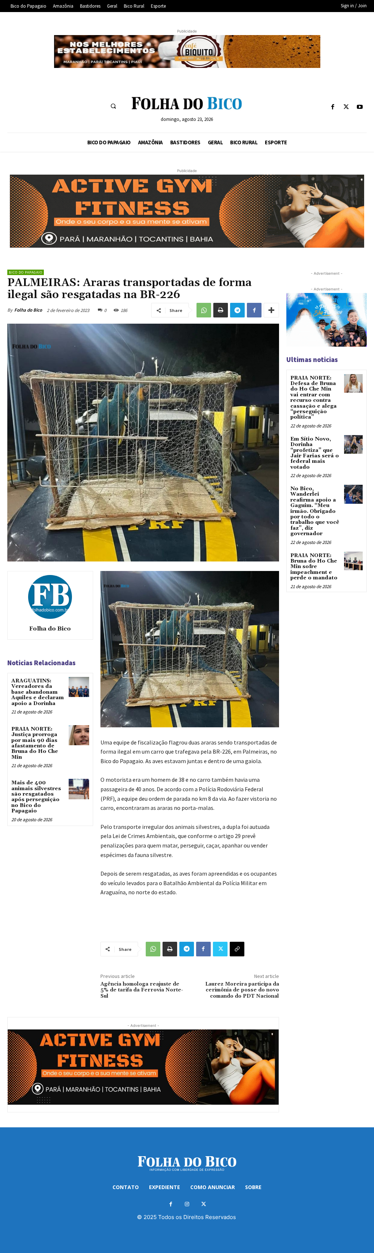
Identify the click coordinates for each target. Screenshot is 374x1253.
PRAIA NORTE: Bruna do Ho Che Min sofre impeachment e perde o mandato (313, 567)
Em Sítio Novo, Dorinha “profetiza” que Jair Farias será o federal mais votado (314, 453)
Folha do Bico (28, 310)
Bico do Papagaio (25, 272)
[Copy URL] (237, 949)
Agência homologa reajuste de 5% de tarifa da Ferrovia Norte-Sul (141, 990)
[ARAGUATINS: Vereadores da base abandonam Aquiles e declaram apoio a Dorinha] (79, 687)
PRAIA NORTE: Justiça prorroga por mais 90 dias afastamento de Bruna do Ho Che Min (34, 743)
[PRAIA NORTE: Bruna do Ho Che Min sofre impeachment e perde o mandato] (353, 561)
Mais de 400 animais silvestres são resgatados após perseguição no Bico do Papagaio (36, 797)
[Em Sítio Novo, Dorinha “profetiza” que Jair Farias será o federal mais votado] (353, 444)
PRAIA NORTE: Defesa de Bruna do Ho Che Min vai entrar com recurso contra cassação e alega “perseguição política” (313, 398)
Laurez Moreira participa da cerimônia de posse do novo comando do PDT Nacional (242, 990)
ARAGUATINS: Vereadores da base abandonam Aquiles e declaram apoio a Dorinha (37, 692)
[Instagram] (187, 1204)
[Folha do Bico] (50, 597)
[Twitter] (346, 107)
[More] (271, 310)
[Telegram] (237, 310)
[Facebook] (332, 107)
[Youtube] (360, 107)
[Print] (220, 310)
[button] (113, 106)
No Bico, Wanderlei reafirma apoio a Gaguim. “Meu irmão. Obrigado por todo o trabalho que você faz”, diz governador (314, 511)
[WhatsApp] (203, 310)
